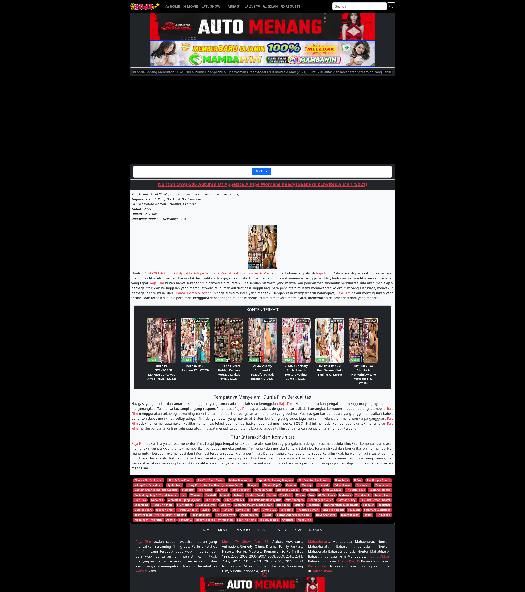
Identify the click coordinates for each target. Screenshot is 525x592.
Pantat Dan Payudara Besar (293, 515)
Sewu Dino (242, 510)
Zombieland (382, 485)
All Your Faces (326, 495)
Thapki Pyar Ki (349, 561)
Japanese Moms (201, 515)
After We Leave (332, 490)
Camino (291, 485)
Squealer (368, 505)
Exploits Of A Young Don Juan (275, 480)
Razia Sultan (317, 566)
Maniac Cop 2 (272, 485)
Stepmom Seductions (377, 510)
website (142, 571)
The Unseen (212, 500)
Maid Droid (304, 519)
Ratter (267, 515)
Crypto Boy (269, 510)
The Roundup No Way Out (265, 500)
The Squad (283, 505)
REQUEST (316, 530)
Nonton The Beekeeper (149, 480)
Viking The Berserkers (148, 485)
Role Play (140, 500)
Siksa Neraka (342, 485)
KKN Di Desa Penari (180, 480)
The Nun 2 (185, 519)
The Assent (205, 490)
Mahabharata (318, 541)
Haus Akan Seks (325, 515)
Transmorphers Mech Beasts (341, 505)
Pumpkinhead (263, 490)
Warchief (195, 495)
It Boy (357, 480)
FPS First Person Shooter (375, 500)
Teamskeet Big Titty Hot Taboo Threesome (160, 515)
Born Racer (341, 480)
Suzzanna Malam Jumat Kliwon (253, 505)
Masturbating (249, 515)
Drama (179, 293)
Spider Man (174, 485)
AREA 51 (263, 530)
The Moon (354, 510)
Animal (224, 495)
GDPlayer (261, 171)
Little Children (240, 490)
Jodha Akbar (379, 556)
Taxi (311, 495)
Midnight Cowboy (287, 490)
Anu (215, 510)
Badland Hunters (380, 490)
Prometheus (310, 490)
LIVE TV (281, 530)
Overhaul (288, 519)
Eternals (222, 490)
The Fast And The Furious (314, 480)
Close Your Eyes (206, 505)
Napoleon (157, 500)
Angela (170, 519)
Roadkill (211, 495)
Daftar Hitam (322, 571)
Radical (237, 495)
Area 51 (261, 541)
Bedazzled (363, 485)
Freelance (314, 505)
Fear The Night (246, 519)
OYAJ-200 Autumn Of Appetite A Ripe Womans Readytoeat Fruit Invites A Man (207, 273)
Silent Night (184, 505)
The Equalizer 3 (269, 519)
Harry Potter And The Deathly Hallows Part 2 (215, 485)
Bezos (368, 515)
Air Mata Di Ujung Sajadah (184, 500)
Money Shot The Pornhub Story (214, 519)
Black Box (188, 490)
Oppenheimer (164, 510)
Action (207, 293)
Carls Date (286, 510)
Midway (307, 485)
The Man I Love (355, 490)
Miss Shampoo (295, 500)
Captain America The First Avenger (156, 490)
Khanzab (323, 485)
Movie (226, 541)
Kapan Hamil (382, 495)
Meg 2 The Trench (333, 510)
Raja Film (323, 273)
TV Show (243, 541)
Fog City (225, 505)
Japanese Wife (350, 515)
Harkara (227, 510)
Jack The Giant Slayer (211, 480)
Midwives (345, 495)
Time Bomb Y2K (234, 500)
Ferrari (272, 495)
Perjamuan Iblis (187, 510)
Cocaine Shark (143, 510)
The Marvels (362, 495)
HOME (206, 530)
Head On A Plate (162, 505)
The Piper (286, 495)
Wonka (300, 495)
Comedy (193, 293)
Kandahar (384, 505)
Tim (256, 510)
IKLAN (298, 530)
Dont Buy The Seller (321, 500)
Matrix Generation (240, 480)
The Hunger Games (378, 480)
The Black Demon (307, 510)
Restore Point (255, 495)
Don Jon (252, 485)
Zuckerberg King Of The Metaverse (156, 495)
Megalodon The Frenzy (148, 519)
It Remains (141, 505)
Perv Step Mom (226, 515)
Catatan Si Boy (346, 500)
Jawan (205, 510)
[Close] (264, 574)
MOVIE (223, 530)
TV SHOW (242, 530)
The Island (383, 515)
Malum (298, 505)
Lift (183, 495)
